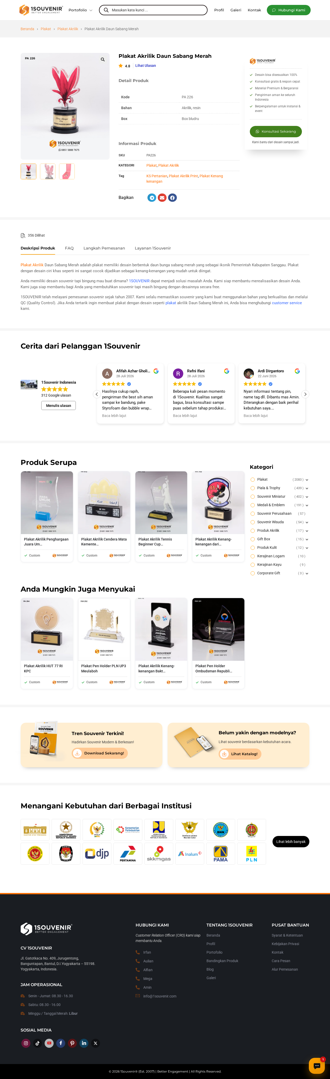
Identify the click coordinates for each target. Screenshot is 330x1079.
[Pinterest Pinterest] (72, 1043)
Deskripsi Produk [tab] (38, 248)
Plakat (46, 29)
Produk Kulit (279, 547)
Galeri (211, 978)
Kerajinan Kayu (280, 564)
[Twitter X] (95, 1043)
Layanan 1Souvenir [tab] (153, 248)
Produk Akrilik (279, 530)
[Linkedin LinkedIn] (83, 1043)
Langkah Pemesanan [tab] (104, 248)
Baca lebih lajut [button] (114, 416)
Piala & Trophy (279, 488)
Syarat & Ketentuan (287, 935)
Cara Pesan (281, 961)
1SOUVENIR (139, 281)
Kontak (277, 952)
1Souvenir (127, 1071)
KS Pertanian (156, 176)
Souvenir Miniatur (279, 496)
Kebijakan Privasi (285, 944)
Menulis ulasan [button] (58, 406)
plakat (171, 303)
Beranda (27, 29)
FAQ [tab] (69, 248)
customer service (287, 303)
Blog (210, 969)
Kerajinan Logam (280, 556)
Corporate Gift (279, 573)
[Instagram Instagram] (25, 1043)
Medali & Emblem (279, 505)
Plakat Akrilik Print (183, 176)
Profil (211, 944)
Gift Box (279, 539)
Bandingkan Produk (222, 961)
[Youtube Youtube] (49, 1043)
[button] (289, 10)
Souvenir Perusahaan (280, 513)
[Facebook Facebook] (60, 1043)
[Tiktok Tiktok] (37, 1043)
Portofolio (78, 10)
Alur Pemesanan (285, 969)
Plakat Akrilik (67, 29)
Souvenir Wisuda (279, 522)
